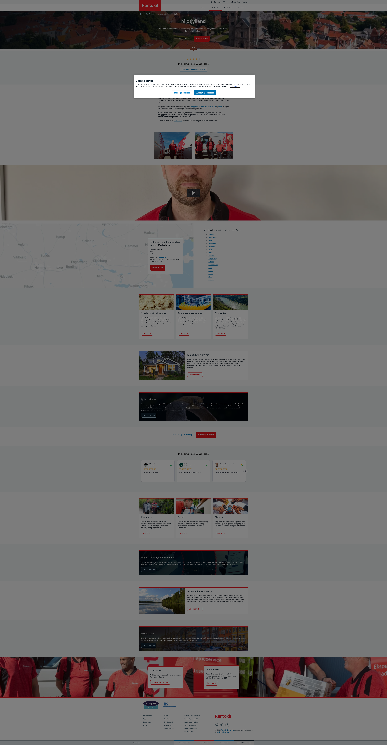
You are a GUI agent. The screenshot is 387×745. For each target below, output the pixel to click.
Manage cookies (182, 93)
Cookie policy (235, 86)
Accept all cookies (205, 93)
